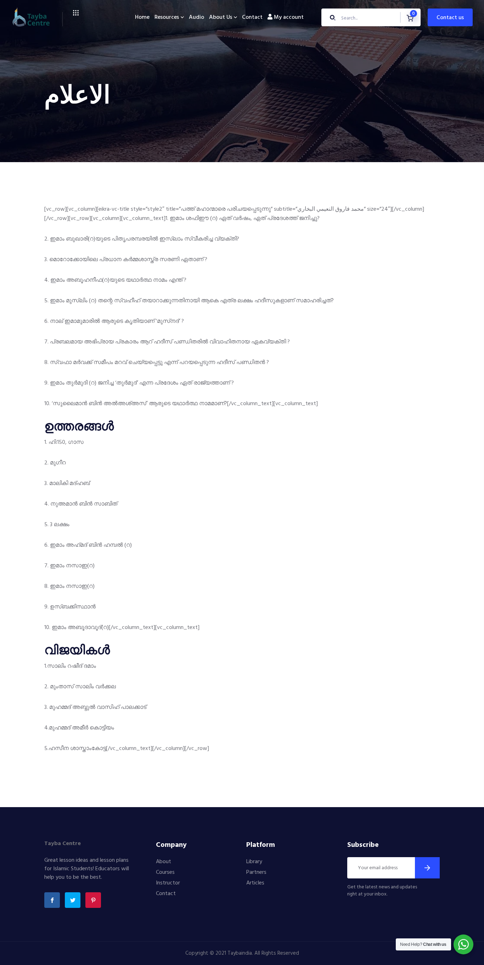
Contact (252, 17)
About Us (220, 17)
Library (254, 861)
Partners (256, 872)
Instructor (168, 883)
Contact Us (450, 17)
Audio (196, 17)
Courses (165, 872)
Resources (166, 17)
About (163, 861)
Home (142, 17)
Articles (255, 883)
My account (288, 17)
